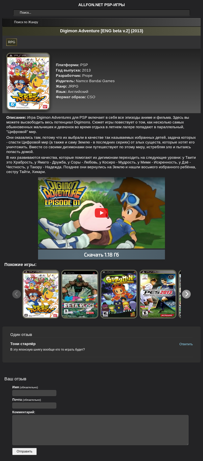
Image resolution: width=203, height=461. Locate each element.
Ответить (186, 344)
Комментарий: (23, 412)
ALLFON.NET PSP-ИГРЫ (101, 5)
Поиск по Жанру (26, 22)
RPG (11, 42)
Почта (26, 399)
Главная (7, 22)
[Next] (186, 294)
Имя (25, 387)
